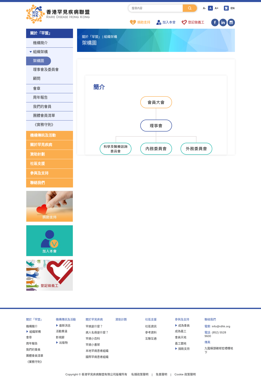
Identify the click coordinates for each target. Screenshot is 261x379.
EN (232, 8)
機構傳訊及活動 (43, 135)
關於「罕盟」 (41, 33)
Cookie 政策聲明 (185, 374)
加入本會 (169, 22)
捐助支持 (143, 22)
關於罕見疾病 (41, 145)
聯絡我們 (37, 183)
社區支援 (37, 164)
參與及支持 (39, 173)
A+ (216, 8)
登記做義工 (196, 22)
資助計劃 (37, 154)
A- (204, 8)
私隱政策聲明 (139, 374)
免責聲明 (161, 374)
